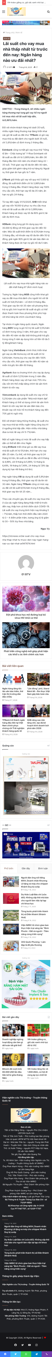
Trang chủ (9, 32)
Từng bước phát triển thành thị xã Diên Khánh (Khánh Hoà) (34, 914)
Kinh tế (19, 32)
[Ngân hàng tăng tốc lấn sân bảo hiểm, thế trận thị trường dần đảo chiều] (13, 679)
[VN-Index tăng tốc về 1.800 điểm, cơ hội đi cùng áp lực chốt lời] (38, 1060)
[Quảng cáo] (26, 23)
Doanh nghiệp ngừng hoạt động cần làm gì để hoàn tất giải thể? (12, 1042)
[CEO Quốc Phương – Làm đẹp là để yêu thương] (11, 946)
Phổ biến (8, 868)
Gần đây (26, 868)
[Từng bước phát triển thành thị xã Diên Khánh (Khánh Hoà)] (11, 915)
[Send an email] (14, 67)
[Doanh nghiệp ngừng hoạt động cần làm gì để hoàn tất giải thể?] (13, 1030)
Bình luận (43, 868)
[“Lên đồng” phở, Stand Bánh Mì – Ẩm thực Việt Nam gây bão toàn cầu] (38, 679)
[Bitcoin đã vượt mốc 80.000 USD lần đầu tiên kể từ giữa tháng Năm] (13, 1060)
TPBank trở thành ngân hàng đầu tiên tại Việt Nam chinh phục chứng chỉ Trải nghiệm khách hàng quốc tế (13, 725)
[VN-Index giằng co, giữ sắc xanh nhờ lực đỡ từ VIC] (38, 1030)
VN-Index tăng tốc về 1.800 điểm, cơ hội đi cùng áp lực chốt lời (37, 1072)
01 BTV (10, 67)
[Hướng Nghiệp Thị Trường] (16, 11)
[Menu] (3, 12)
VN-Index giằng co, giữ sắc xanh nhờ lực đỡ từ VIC (37, 1042)
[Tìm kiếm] (48, 12)
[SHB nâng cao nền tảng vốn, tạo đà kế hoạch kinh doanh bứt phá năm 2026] (38, 711)
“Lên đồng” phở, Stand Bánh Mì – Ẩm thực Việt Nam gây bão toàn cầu (38, 691)
